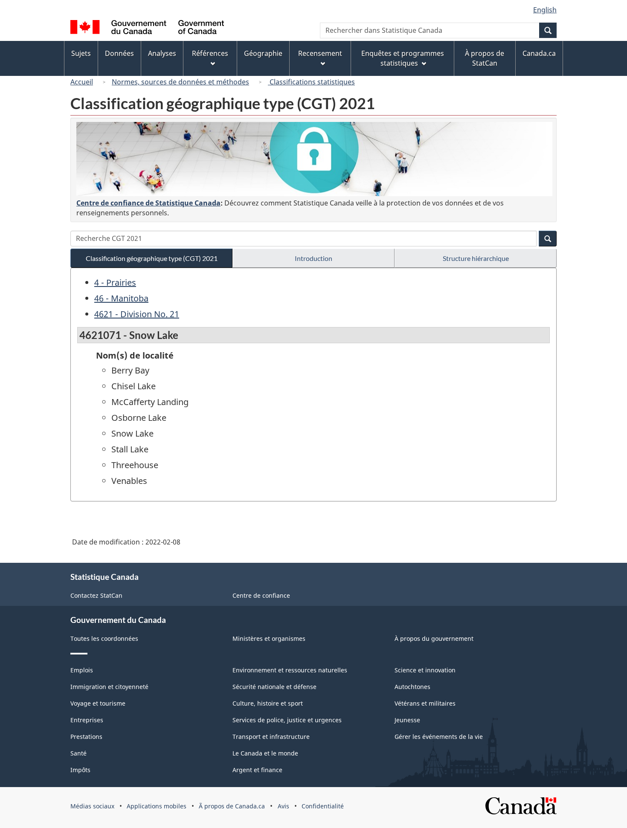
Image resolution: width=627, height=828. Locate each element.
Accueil (81, 82)
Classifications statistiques (311, 82)
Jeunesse (407, 720)
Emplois (81, 670)
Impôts (80, 770)
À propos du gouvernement (434, 638)
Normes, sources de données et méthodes (180, 82)
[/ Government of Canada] (147, 28)
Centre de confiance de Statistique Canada (148, 203)
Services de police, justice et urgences (287, 720)
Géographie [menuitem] (263, 53)
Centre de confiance (261, 595)
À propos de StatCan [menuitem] (484, 58)
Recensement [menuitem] (320, 53)
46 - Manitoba (121, 298)
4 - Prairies (115, 282)
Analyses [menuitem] (162, 53)
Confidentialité (323, 806)
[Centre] (314, 159)
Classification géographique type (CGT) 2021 (152, 258)
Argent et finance (257, 770)
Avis (283, 806)
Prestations (86, 736)
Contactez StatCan (96, 595)
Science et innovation (425, 670)
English (545, 9)
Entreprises (86, 720)
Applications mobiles (156, 806)
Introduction (313, 258)
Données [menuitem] (119, 53)
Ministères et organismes (268, 638)
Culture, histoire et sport (267, 703)
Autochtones (412, 687)
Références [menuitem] (210, 53)
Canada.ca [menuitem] (539, 53)
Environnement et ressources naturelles (289, 670)
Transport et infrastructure (271, 736)
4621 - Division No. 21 (136, 314)
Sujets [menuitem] (81, 53)
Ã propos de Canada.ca (232, 806)
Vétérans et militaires (425, 703)
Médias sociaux (92, 806)
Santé (78, 753)
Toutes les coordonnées (104, 638)
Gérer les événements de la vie (439, 736)
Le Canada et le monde (265, 753)
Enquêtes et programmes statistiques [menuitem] (402, 58)
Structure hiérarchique (476, 258)
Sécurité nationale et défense (274, 687)
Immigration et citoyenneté (109, 687)
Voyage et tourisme (97, 703)
